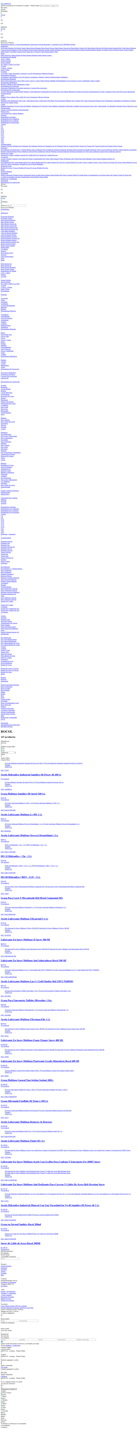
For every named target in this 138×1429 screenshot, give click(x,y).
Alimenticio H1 (37, 106)
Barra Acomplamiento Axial (93, 175)
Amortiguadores (6, 144)
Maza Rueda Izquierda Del (112, 48)
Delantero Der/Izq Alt (38, 146)
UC (2, 126)
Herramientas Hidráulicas (9, 82)
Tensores (9, 159)
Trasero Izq (82, 146)
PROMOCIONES (69, 44)
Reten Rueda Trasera (45, 55)
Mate (46, 177)
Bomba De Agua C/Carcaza (10, 168)
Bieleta (57, 175)
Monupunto (131, 92)
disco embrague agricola (113, 151)
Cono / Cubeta (5, 59)
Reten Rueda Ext (6, 55)
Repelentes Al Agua (13, 106)
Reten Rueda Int (17, 55)
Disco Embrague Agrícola (25, 151)
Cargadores (23, 73)
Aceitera (3, 92)
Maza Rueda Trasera (48, 48)
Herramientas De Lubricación (10, 90)
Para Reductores (13, 101)
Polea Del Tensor (27, 159)
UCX (2, 137)
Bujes (65, 175)
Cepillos (97, 81)
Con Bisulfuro (111, 106)
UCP (2, 131)
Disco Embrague (37, 150)
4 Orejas (3, 66)
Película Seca (5, 112)
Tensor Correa (97, 162)
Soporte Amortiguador (22, 177)
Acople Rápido (18, 92)
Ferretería (4, 72)
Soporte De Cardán (7, 155)
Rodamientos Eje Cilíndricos (10, 119)
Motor (3, 170)
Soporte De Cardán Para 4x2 (29, 155)
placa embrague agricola (97, 151)
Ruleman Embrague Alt (77, 151)
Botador (3, 171)
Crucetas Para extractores (39, 88)
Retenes (12, 44)
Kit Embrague (5, 150)
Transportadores (6, 93)
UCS (2, 133)
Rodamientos (5, 44)
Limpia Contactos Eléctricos (10, 110)
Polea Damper (54, 159)
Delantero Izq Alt (51, 146)
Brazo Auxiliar (36, 175)
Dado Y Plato (5, 70)
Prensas (47, 81)
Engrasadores (45, 92)
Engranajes (34, 97)
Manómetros (21, 84)
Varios (10, 73)
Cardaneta (17, 155)
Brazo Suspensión (25, 175)
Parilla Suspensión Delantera (10, 175)
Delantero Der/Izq (6, 146)
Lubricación (34, 44)
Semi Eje (38, 52)
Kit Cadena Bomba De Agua (53, 162)
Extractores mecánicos (23, 88)
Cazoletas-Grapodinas (8, 177)
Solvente (46, 97)
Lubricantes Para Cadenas (9, 113)
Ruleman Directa (72, 150)
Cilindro (9, 84)
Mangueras (72, 92)
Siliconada (69, 106)
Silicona (40, 97)
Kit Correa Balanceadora (19, 162)
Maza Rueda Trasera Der (79, 48)
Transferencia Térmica (129, 101)
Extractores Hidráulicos (8, 88)
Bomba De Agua (6, 166)
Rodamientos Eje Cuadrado (9, 121)
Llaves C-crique (35, 81)
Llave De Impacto (24, 77)
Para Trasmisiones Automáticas (111, 101)
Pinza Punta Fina (10, 81)
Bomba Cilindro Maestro (121, 150)
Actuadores (133, 150)
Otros (56, 52)
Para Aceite (116, 92)
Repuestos (10, 92)
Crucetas (18, 44)
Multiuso (3, 97)
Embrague (4, 148)
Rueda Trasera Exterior (111, 50)
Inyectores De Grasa (56, 92)
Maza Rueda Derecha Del (95, 48)
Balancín (9, 171)
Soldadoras (64, 77)
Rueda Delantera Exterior (42, 50)
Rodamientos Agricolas (8, 117)
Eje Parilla (80, 175)
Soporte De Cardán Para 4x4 (48, 155)
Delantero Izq (26, 146)
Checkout (4, 1376)
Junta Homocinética (47, 52)
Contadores (108, 92)
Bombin (3, 151)
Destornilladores (61, 81)
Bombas (3, 84)
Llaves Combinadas (83, 81)
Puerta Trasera (117, 146)
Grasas (3, 104)
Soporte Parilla (72, 175)
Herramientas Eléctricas (8, 75)
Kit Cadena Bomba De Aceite (72, 162)
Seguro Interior (5, 63)
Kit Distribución (6, 162)
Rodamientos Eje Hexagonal (10, 122)
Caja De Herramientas (34, 73)
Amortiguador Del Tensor (41, 159)
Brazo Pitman (45, 175)
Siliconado (91, 101)
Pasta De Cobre (47, 106)
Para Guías (84, 101)
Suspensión (4, 173)
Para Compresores (41, 101)
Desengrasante (5, 108)
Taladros (41, 77)
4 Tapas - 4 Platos (6, 68)
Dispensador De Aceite (97, 92)
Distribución (5, 161)
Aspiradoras (34, 77)
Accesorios (4, 73)
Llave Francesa (72, 81)
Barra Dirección (107, 175)
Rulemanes (4, 46)
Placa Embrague (48, 150)
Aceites (3, 99)
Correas (3, 124)
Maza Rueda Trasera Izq (63, 48)
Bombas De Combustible (9, 179)
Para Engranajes (60, 101)
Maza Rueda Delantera (33, 48)
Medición (45, 73)
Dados (42, 81)
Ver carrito (4, 1367)
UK (2, 128)
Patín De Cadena (6, 164)
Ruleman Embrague (60, 150)
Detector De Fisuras (7, 102)
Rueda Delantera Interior (77, 50)
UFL (2, 139)
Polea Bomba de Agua (130, 162)
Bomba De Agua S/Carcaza (28, 168)
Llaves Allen (21, 81)
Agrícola (41, 44)
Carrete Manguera (35, 92)
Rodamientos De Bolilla (8, 57)
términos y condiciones (13, 1345)
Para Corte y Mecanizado (27, 101)
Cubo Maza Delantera (129, 48)
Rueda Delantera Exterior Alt (59, 50)
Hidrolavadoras (55, 77)
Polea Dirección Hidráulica (83, 159)
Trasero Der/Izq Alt (101, 146)
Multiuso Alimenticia (59, 106)
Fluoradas (119, 106)
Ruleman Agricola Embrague (60, 151)
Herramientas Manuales (8, 79)
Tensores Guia (16, 159)
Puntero (115, 175)
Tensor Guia (107, 162)
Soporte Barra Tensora (37, 177)
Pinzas (3, 81)
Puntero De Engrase (82, 92)
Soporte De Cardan (7, 153)
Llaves (27, 81)
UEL (2, 141)
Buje (61, 175)
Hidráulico (4, 101)
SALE (61, 44)
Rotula (52, 175)
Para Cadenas (11, 97)
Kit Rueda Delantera (7, 48)
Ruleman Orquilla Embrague (87, 150)
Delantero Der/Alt (62, 146)
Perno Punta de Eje (29, 52)
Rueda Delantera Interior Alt (94, 50)
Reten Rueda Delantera (30, 55)
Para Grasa (123, 92)
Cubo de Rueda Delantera (9, 50)
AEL (2, 142)
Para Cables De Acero (23, 97)
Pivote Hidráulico (37, 164)
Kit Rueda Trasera (20, 48)
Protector (98, 101)
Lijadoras (47, 77)
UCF (2, 130)
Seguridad (16, 73)
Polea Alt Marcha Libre (67, 159)
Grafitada (76, 106)
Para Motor (51, 101)
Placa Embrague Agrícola (42, 151)
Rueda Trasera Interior (126, 50)
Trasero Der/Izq (74, 146)
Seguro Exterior (6, 61)
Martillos (53, 81)
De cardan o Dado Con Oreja (10, 64)
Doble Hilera (5, 52)
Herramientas (25, 44)
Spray (3, 95)
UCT (2, 135)
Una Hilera (13, 52)
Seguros (19, 52)
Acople (14, 84)
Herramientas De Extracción (10, 86)
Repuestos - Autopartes (51, 44)
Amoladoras (5, 77)
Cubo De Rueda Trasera (25, 50)
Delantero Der (17, 146)
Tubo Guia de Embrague (105, 150)
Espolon (110, 146)
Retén (3, 53)
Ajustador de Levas (25, 164)
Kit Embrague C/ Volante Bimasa (21, 150)
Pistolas (66, 92)
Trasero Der (90, 146)
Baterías (50, 73)
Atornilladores (13, 77)
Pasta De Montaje (25, 106)
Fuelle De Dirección (124, 175)
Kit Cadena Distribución (35, 162)
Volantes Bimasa (11, 151)
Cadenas (90, 162)
